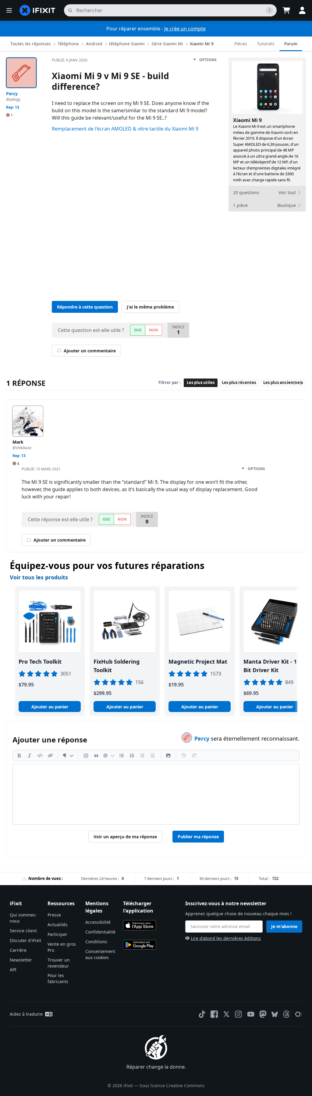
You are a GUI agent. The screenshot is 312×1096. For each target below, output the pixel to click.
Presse (54, 915)
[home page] (37, 10)
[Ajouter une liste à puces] (121, 755)
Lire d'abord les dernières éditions (226, 938)
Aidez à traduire (26, 1014)
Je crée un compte (185, 28)
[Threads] (286, 1014)
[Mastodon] (263, 1014)
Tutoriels (266, 44)
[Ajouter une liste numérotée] (132, 755)
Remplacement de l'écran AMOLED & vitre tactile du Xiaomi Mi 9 (125, 128)
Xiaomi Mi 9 (202, 44)
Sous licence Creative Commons (172, 1085)
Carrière (18, 950)
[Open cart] (286, 10)
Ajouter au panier (49, 707)
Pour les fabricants (58, 978)
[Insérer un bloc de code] (86, 755)
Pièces (240, 44)
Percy (202, 738)
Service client (23, 931)
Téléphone (68, 44)
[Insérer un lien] (50, 755)
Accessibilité (98, 922)
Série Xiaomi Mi (167, 44)
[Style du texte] (68, 755)
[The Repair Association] (298, 1014)
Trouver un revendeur (59, 963)
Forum (290, 44)
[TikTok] (202, 1014)
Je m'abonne (284, 926)
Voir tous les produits (39, 577)
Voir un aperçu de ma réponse (125, 836)
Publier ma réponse (198, 836)
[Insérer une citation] (96, 755)
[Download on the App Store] (139, 925)
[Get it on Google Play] (139, 944)
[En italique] (29, 755)
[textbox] (156, 794)
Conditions (96, 941)
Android (94, 44)
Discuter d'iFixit (25, 940)
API (13, 969)
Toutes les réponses (30, 44)
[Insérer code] (40, 755)
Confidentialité (100, 932)
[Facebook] (214, 1014)
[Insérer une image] (168, 755)
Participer (57, 934)
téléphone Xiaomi (127, 44)
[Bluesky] (274, 1014)
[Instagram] (238, 1014)
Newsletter (21, 960)
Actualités (58, 924)
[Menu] (9, 10)
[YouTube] (250, 1014)
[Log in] (302, 10)
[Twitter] (226, 1014)
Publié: (69, 60)
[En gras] (19, 755)
